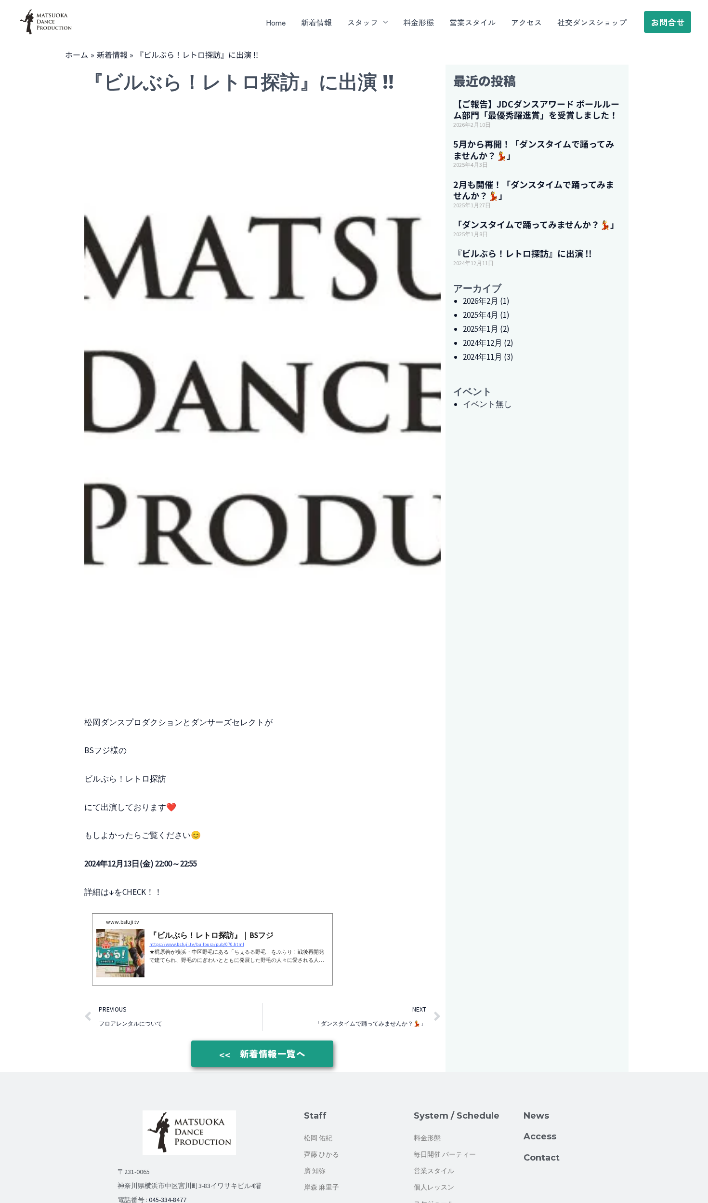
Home (276, 22)
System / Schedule (456, 1115)
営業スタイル (472, 22)
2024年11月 (482, 356)
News (536, 1115)
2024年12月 (482, 343)
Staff (315, 1115)
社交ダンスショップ (592, 22)
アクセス (526, 22)
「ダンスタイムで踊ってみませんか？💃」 (536, 224)
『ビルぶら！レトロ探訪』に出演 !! (522, 253)
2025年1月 (480, 329)
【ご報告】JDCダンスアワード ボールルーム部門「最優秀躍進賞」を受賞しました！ (536, 109)
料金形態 (418, 22)
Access (540, 1136)
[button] (667, 22)
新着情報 (316, 22)
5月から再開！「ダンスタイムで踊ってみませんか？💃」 (533, 149)
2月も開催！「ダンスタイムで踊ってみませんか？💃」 (533, 190)
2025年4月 (480, 315)
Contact (542, 1157)
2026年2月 (480, 301)
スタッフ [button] (362, 22)
